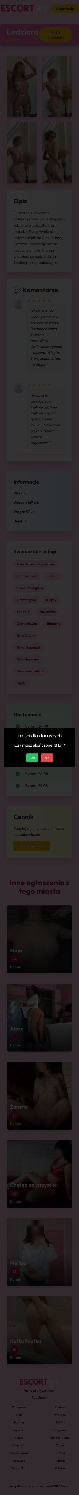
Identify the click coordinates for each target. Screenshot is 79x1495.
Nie (47, 758)
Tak (32, 758)
